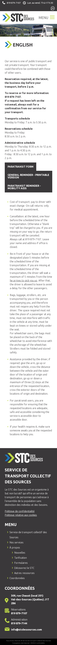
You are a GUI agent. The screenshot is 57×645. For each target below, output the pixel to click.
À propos (15, 547)
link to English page (53, 8)
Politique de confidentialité (20, 511)
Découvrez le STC (24, 567)
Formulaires (21, 562)
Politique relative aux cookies (21, 515)
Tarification (20, 557)
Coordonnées (17, 578)
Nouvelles (19, 552)
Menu (44, 18)
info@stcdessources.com (26, 629)
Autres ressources (24, 573)
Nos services (16, 542)
